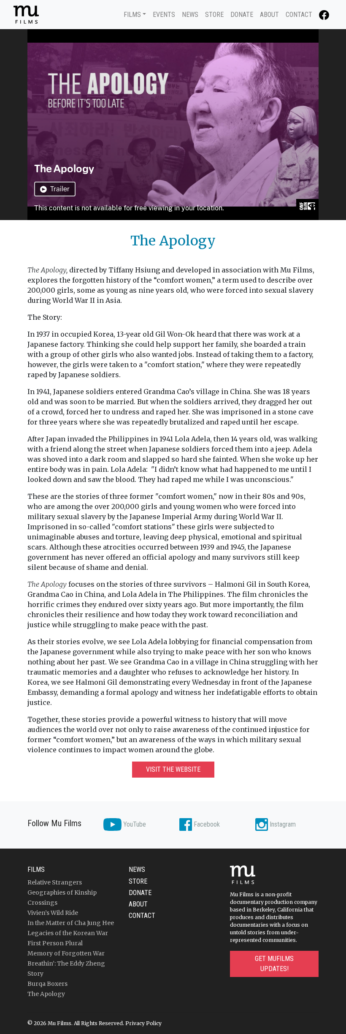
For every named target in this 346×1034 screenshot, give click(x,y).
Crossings (42, 902)
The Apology (46, 994)
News (190, 15)
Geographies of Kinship (62, 892)
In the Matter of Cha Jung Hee (70, 923)
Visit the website (173, 769)
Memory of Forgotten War (66, 953)
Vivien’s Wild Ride (52, 913)
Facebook (206, 824)
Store (214, 15)
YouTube (134, 824)
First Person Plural (55, 943)
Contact (299, 15)
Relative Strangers (54, 882)
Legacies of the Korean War (67, 933)
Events (164, 15)
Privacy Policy (143, 1023)
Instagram (282, 824)
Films (132, 15)
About (269, 15)
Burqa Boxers (47, 984)
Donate (241, 15)
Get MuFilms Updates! (274, 964)
